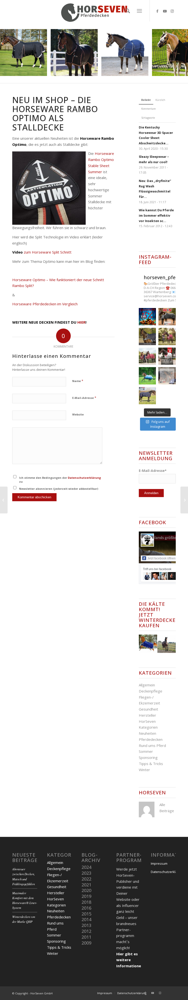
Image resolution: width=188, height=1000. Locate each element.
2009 (86, 943)
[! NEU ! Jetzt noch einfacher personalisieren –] (147, 395)
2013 (86, 925)
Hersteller (147, 715)
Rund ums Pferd (152, 745)
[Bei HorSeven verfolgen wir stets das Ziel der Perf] (167, 356)
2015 (86, 914)
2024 (86, 867)
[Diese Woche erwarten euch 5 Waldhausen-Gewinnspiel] (167, 316)
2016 (86, 908)
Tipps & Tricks (151, 763)
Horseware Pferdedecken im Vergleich (45, 303)
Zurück (11, 52)
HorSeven (147, 721)
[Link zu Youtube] (164, 11)
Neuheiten (147, 733)
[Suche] (126, 10)
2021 (86, 885)
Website (78, 414)
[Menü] (139, 10)
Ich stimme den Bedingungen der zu (60, 480)
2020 (86, 890)
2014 (86, 919)
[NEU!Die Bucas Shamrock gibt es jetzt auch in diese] (147, 356)
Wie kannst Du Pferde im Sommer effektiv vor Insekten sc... (156, 215)
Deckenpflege (150, 691)
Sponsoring (148, 757)
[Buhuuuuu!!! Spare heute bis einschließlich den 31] (147, 316)
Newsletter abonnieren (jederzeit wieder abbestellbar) (58, 488)
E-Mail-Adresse (84, 397)
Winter (144, 769)
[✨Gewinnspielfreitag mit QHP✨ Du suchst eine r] (147, 336)
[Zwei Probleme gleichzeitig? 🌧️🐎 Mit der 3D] (147, 375)
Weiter (177, 52)
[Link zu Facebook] (157, 11)
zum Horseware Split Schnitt (41, 252)
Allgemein (147, 684)
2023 (86, 873)
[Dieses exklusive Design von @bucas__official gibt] (167, 336)
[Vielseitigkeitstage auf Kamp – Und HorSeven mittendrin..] (184, 500)
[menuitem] (126, 10)
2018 (86, 902)
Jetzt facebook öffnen (161, 558)
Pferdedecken (151, 739)
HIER (81, 322)
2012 (86, 931)
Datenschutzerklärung (84, 477)
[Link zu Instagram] (172, 11)
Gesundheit (148, 709)
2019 (86, 896)
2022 (86, 879)
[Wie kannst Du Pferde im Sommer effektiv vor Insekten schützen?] (4, 500)
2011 (86, 937)
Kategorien (148, 727)
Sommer (146, 751)
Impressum (159, 863)
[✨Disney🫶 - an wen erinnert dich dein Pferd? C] (167, 375)
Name (77, 381)
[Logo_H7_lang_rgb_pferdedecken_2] (94, 11)
